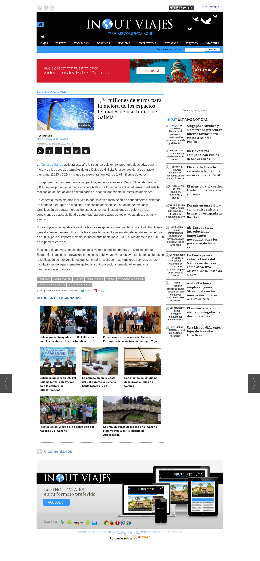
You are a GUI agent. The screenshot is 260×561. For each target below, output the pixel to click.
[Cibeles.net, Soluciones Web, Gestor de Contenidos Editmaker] (121, 539)
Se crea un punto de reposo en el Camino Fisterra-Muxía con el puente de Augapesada (130, 430)
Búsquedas (127, 532)
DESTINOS (103, 43)
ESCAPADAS (81, 43)
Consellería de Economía (52, 284)
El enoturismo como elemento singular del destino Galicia (204, 312)
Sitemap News (116, 532)
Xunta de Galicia (52, 164)
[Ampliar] (65, 128)
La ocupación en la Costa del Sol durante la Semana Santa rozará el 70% (99, 381)
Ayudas (110, 278)
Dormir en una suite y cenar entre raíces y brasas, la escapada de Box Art (205, 211)
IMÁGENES (212, 43)
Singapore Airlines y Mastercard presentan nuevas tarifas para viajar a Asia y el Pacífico (204, 134)
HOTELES (60, 43)
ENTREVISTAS (147, 43)
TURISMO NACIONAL (51, 91)
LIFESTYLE (171, 43)
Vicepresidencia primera (131, 278)
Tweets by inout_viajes (194, 110)
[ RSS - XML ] (139, 532)
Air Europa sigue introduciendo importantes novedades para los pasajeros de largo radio (202, 237)
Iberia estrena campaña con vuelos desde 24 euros (203, 155)
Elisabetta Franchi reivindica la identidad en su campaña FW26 (205, 171)
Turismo (78, 278)
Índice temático (103, 532)
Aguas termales (95, 278)
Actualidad (44, 278)
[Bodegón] (130, 494)
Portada (81, 532)
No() (100, 290)
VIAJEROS (192, 43)
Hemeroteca (90, 532)
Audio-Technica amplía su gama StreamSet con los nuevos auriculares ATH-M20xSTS (202, 291)
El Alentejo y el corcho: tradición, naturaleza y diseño (205, 190)
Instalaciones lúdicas (79, 284)
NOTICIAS (124, 43)
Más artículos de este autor (52, 138)
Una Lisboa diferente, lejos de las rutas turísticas (204, 331)
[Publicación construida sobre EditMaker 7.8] (141, 539)
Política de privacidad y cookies (158, 532)
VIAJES (44, 43)
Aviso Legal (177, 532)
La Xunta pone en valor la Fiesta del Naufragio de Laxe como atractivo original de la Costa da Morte (204, 265)
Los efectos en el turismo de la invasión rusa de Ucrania (140, 381)
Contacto (137, 534)
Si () (87, 290)
